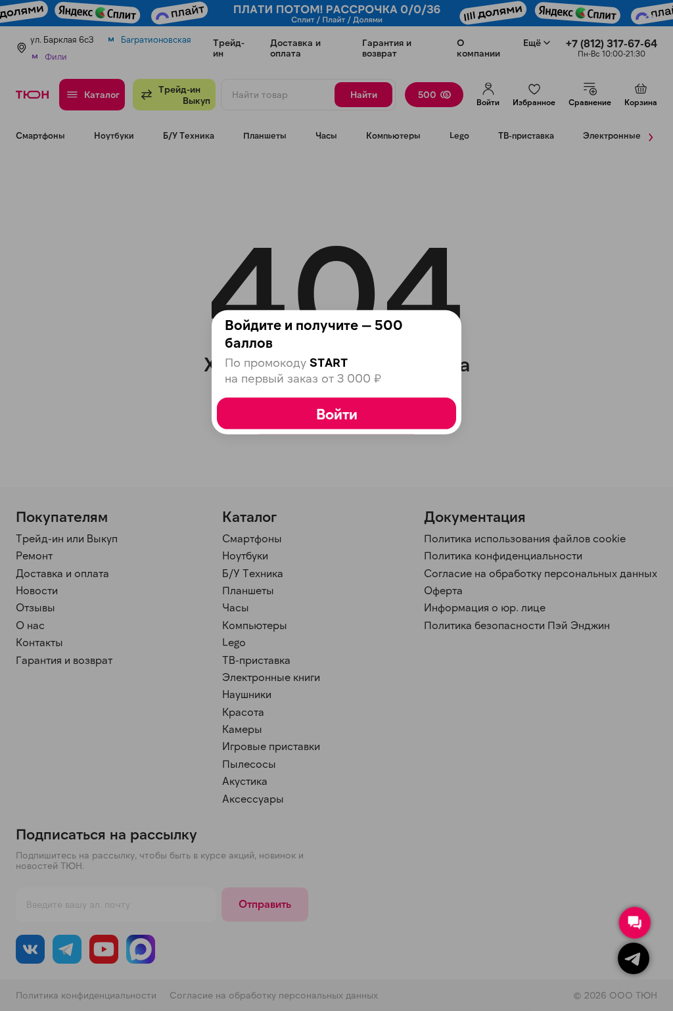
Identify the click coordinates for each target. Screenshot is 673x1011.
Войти (337, 413)
